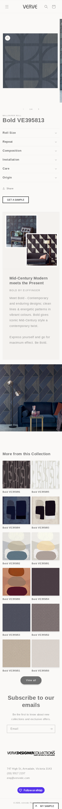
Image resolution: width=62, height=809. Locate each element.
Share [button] (10, 188)
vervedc (25, 803)
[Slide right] (38, 109)
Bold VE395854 (40, 599)
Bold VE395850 (40, 670)
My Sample (47, 806)
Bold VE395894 (11, 527)
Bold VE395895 (40, 492)
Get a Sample (15, 199)
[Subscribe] (51, 729)
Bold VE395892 (11, 563)
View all (31, 680)
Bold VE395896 (11, 492)
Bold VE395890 (11, 599)
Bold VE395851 (11, 670)
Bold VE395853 (11, 635)
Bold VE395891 (40, 563)
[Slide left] (23, 109)
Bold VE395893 (40, 527)
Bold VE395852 (40, 635)
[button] (7, 6)
